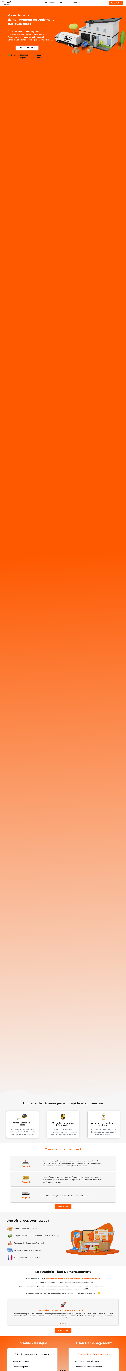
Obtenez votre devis (27, 48)
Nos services (49, 3)
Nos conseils (64, 3)
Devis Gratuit (116, 3)
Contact (76, 3)
